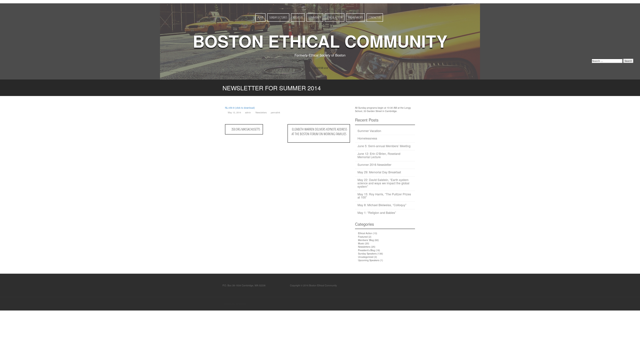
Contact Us (374, 17)
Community (314, 17)
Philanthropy (355, 17)
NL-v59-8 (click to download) (240, 107)
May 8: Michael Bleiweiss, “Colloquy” (382, 205)
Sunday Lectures (278, 17)
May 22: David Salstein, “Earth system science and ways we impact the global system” (383, 183)
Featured (363, 236)
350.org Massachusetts (245, 129)
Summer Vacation (369, 130)
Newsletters (261, 112)
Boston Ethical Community (320, 41)
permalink (275, 112)
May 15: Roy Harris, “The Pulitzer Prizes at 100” (384, 196)
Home (260, 17)
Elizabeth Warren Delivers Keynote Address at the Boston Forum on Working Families (319, 131)
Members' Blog (366, 240)
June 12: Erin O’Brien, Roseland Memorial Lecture (379, 155)
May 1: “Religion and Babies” (377, 212)
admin (248, 112)
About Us (298, 17)
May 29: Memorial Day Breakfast (379, 172)
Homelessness (367, 138)
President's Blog (366, 250)
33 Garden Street (373, 111)
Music (361, 243)
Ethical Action (334, 17)
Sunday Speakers (367, 253)
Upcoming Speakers (368, 260)
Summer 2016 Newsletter (374, 164)
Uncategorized (365, 256)
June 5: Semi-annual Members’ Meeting (384, 146)
